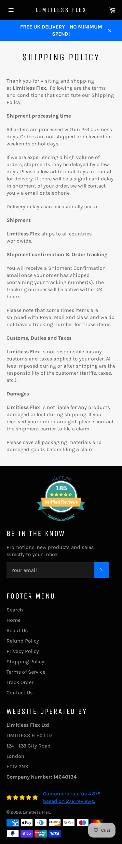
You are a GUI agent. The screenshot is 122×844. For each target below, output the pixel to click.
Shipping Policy (25, 661)
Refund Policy (23, 641)
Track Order (20, 682)
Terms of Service (26, 672)
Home (13, 620)
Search (15, 610)
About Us (17, 630)
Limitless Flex (61, 10)
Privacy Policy (23, 651)
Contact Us (20, 693)
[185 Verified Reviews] (61, 524)
